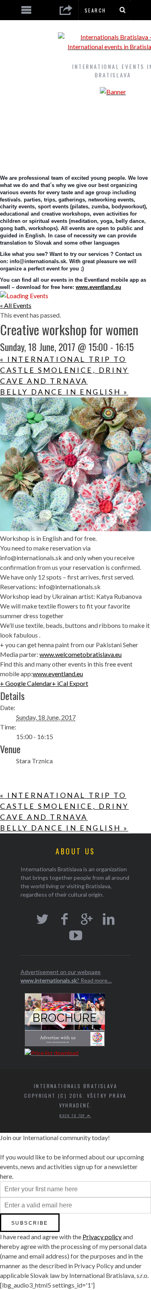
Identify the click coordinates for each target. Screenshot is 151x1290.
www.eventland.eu (98, 287)
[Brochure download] (65, 1044)
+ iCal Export (70, 683)
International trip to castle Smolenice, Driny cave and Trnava (64, 370)
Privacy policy (102, 1236)
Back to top (73, 1115)
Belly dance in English (64, 391)
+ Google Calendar (26, 683)
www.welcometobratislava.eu (80, 654)
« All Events (15, 305)
